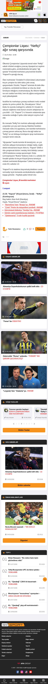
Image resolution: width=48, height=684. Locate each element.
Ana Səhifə (28, 37)
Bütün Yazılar (24, 430)
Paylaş (39, 229)
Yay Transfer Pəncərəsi (12, 27)
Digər (3, 656)
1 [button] (16, 424)
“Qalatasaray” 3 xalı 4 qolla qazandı (19, 216)
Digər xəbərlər (34, 682)
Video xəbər (43, 682)
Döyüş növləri (6, 643)
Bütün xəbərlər (24, 485)
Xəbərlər (36, 37)
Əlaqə (27, 656)
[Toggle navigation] (44, 20)
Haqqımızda (29, 652)
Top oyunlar (5, 639)
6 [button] (29, 424)
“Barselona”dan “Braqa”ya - (20, 205)
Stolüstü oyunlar (7, 646)
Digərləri (24, 540)
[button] (13, 423)
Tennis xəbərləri (7, 652)
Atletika (28, 636)
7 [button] (31, 424)
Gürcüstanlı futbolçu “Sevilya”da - (22, 210)
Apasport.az (33, 66)
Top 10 (28, 646)
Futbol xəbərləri (7, 649)
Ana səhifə (4, 682)
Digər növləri (30, 639)
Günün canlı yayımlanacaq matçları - (24, 213)
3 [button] (21, 424)
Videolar (28, 643)
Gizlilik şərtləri (30, 649)
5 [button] (26, 424)
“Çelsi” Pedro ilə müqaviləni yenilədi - (24, 207)
